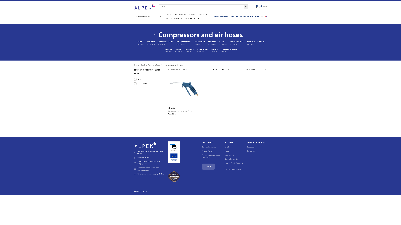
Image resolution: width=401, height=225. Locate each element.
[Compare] (198, 77)
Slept (227, 151)
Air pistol (171, 108)
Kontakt (208, 166)
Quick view (198, 82)
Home (136, 65)
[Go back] (155, 34)
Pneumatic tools (154, 65)
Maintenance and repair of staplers (211, 156)
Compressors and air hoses (177, 111)
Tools (143, 65)
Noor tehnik (229, 155)
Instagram (251, 151)
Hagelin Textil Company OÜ (234, 164)
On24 (227, 147)
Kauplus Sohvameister (233, 170)
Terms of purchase (209, 147)
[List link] (149, 152)
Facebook (251, 147)
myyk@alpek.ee (253, 16)
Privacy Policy (207, 151)
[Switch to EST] (262, 16)
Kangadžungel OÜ (231, 159)
